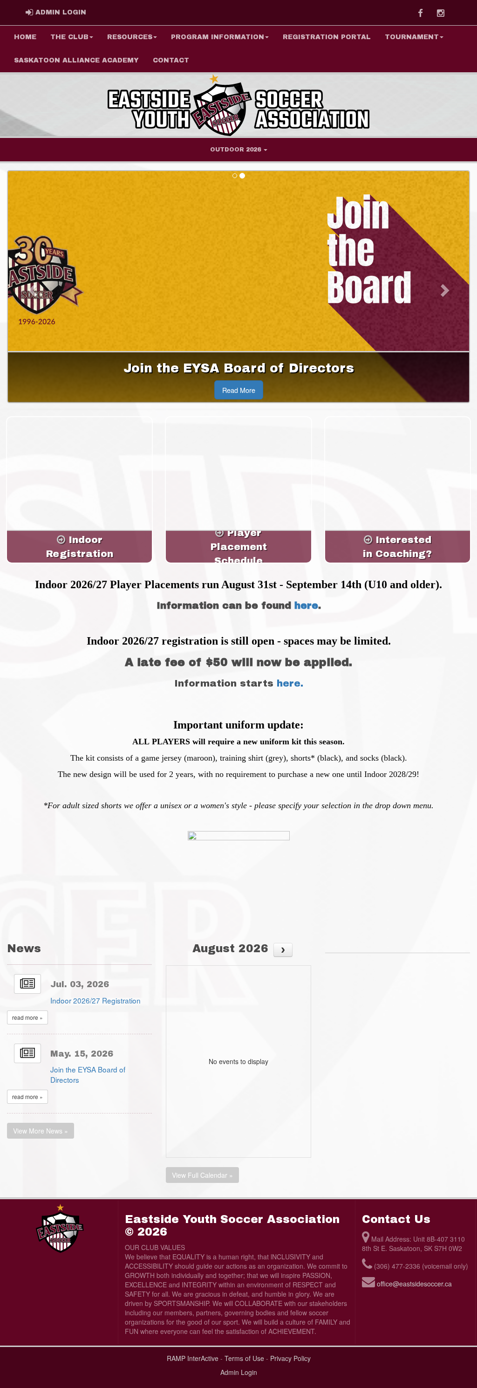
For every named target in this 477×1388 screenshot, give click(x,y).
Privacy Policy (290, 1358)
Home (25, 37)
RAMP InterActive (192, 1358)
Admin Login (238, 1372)
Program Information (217, 37)
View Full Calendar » (202, 1175)
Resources (129, 37)
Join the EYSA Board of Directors (87, 1074)
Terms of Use (244, 1358)
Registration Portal (327, 37)
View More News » (40, 1130)
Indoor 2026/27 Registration (95, 1000)
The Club (69, 37)
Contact (171, 60)
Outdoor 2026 (236, 149)
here (306, 605)
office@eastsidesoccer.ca (414, 1283)
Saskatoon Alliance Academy (76, 60)
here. (290, 683)
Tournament (412, 37)
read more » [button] (27, 1017)
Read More (238, 390)
